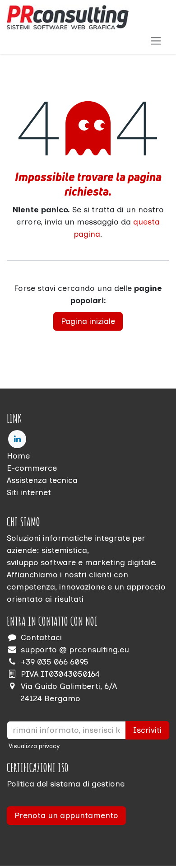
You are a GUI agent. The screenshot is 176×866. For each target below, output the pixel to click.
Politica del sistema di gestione (66, 784)
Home (18, 456)
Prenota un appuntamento (66, 815)
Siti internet (29, 492)
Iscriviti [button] (147, 730)
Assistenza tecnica (42, 480)
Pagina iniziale (88, 321)
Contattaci (41, 637)
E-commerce (32, 468)
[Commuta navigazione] (156, 41)
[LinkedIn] (17, 439)
